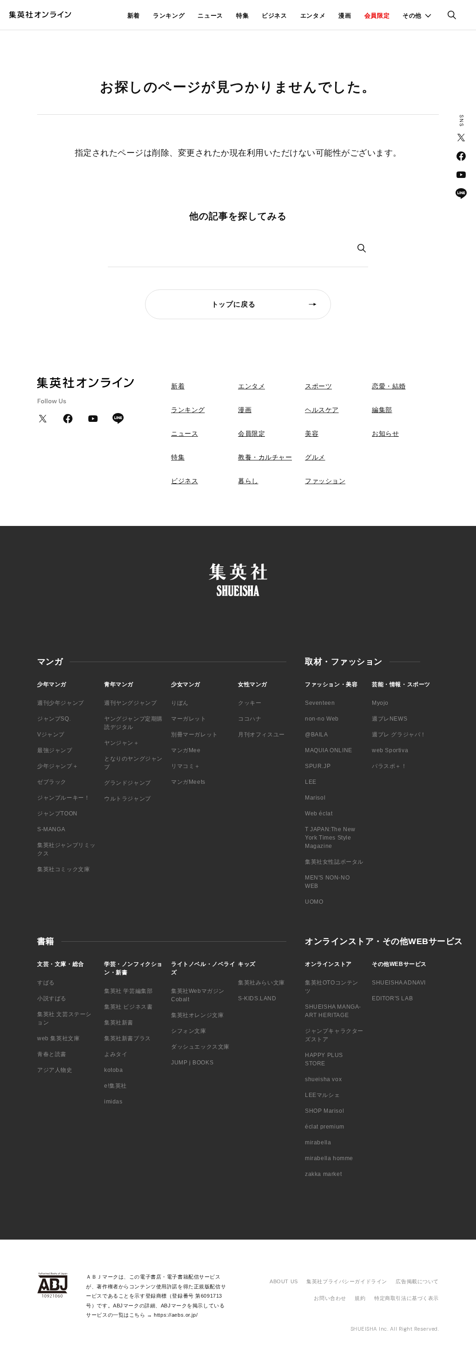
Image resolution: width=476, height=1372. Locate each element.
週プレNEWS (389, 719)
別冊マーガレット (194, 734)
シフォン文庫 (188, 1031)
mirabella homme (329, 1158)
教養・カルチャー (265, 457)
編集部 (382, 410)
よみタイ (115, 1054)
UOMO (314, 902)
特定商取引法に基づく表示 (406, 1298)
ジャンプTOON (57, 813)
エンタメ (313, 15)
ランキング (169, 15)
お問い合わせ (330, 1298)
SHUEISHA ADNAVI (399, 982)
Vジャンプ (51, 734)
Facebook (461, 156)
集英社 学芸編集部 (128, 991)
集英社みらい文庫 (261, 982)
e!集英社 (115, 1086)
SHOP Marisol (324, 1111)
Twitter (461, 137)
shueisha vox (323, 1079)
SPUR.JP (318, 766)
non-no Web (322, 719)
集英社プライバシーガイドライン (346, 1281)
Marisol (315, 797)
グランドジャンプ (127, 783)
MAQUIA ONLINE (328, 750)
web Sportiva (390, 750)
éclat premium (324, 1126)
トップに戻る (234, 304)
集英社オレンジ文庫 (197, 1015)
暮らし (248, 481)
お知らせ (385, 433)
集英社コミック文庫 (63, 869)
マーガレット (188, 719)
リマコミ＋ (185, 766)
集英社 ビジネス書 (128, 1007)
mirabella (318, 1142)
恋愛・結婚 (389, 386)
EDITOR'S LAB (392, 998)
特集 (242, 15)
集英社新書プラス (127, 1038)
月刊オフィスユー (261, 734)
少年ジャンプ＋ (57, 766)
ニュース (210, 15)
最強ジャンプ (55, 750)
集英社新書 (118, 1022)
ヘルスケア (322, 410)
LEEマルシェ (322, 1095)
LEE (311, 782)
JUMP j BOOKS (192, 1062)
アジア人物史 (55, 1070)
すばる (46, 982)
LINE (461, 193)
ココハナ (249, 719)
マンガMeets (188, 782)
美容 (311, 433)
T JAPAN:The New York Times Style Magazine (330, 837)
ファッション (325, 481)
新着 (133, 15)
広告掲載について (417, 1281)
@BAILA (316, 734)
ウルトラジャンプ (127, 798)
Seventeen (320, 703)
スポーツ (318, 386)
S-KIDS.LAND (257, 998)
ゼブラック (51, 782)
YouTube (461, 174)
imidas (113, 1101)
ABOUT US (284, 1281)
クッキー (249, 703)
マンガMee (186, 750)
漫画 (344, 15)
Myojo (380, 703)
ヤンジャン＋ (121, 743)
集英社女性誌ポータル (334, 862)
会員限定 (377, 15)
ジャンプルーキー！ (63, 797)
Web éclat (318, 813)
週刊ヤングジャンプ (130, 703)
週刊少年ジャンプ (60, 703)
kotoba (113, 1070)
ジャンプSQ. (54, 719)
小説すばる (51, 998)
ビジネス (274, 15)
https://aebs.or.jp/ (176, 1315)
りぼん (180, 703)
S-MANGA (51, 829)
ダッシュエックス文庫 (200, 1047)
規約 (360, 1298)
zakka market (323, 1174)
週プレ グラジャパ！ (399, 734)
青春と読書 (51, 1054)
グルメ (315, 457)
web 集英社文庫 (58, 1038)
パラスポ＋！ (389, 766)
